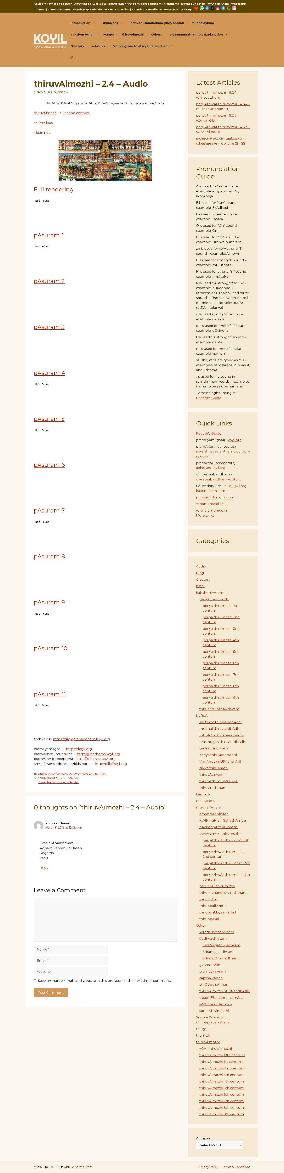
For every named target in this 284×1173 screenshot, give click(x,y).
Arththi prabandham (216, 932)
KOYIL (50, 38)
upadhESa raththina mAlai (221, 998)
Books (185, 3)
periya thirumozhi (214, 599)
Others (156, 34)
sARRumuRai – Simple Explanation (196, 34)
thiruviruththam (213, 788)
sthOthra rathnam (214, 984)
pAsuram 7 (49, 510)
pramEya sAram (212, 971)
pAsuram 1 (49, 235)
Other (201, 925)
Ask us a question (116, 9)
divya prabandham (148, 3)
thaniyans (110, 23)
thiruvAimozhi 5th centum (221, 1088)
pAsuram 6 (49, 464)
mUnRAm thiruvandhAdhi (221, 735)
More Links (205, 515)
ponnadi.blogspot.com (215, 497)
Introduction (80, 23)
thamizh (203, 1035)
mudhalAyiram (202, 23)
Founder (138, 9)
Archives (203, 1138)
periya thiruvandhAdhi (218, 755)
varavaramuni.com (211, 510)
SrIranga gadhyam (218, 952)
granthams (171, 3)
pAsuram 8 (49, 556)
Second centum (76, 113)
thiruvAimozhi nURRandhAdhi (224, 991)
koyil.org (235, 440)
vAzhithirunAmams (215, 1004)
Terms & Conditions (236, 1167)
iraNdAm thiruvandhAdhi (220, 722)
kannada (203, 794)
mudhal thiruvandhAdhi (219, 729)
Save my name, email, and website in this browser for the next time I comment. (104, 981)
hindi (200, 586)
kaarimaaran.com (210, 491)
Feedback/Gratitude (87, 9)
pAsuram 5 (49, 418)
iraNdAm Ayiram (83, 34)
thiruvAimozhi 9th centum (221, 1114)
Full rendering (54, 189)
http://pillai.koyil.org (111, 764)
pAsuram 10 (50, 648)
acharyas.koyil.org (210, 468)
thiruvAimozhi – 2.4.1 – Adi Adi (58, 782)
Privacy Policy (208, 1167)
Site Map (199, 3)
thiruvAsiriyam (211, 774)
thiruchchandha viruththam (223, 893)
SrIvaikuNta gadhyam (221, 958)
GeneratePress (81, 1167)
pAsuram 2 (49, 281)
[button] (72, 57)
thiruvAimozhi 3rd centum (221, 1075)
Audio (42, 774)
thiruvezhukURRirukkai (218, 781)
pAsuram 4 (49, 373)
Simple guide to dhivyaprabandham (141, 46)
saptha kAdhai (211, 978)
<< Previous (43, 123)
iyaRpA (108, 34)
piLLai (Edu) (98, 3)
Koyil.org (40, 3)
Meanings (42, 132)
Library (187, 9)
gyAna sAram (210, 965)
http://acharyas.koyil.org (96, 759)
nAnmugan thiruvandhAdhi (222, 742)
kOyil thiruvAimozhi (215, 1048)
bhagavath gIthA (120, 3)
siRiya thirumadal (213, 768)
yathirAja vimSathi (214, 1011)
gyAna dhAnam (218, 3)
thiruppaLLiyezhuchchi (218, 912)
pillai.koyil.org (235, 486)
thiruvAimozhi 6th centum (221, 1094)
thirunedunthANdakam (219, 709)
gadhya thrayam (213, 938)
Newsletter (172, 9)
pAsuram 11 (50, 694)
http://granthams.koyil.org (98, 754)
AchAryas (80, 3)
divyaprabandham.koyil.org (218, 479)
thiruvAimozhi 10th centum (222, 1055)
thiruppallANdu (212, 906)
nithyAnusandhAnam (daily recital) (157, 23)
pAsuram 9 (49, 602)
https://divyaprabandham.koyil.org (81, 739)
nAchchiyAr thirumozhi (218, 827)
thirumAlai (208, 899)
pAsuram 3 (49, 327)
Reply (44, 868)
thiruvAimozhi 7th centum (221, 1101)
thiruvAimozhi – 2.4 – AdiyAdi (58, 778)
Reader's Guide (208, 398)
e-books (98, 46)
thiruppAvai (209, 919)
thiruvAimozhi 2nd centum (87, 774)
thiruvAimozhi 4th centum (221, 1081)
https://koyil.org (79, 749)
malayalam (205, 801)
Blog (200, 573)
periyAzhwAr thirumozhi (219, 834)
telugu (201, 1029)
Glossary (77, 46)
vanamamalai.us (210, 504)
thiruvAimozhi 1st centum (220, 1062)
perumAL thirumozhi (217, 886)
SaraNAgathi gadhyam (221, 945)
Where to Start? (60, 3)
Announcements (59, 9)
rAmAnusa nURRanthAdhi (221, 761)
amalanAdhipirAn (214, 814)
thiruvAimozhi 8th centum (221, 1108)
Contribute (154, 9)
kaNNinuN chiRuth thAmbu (222, 820)
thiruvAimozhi (133, 34)
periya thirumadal (214, 748)
